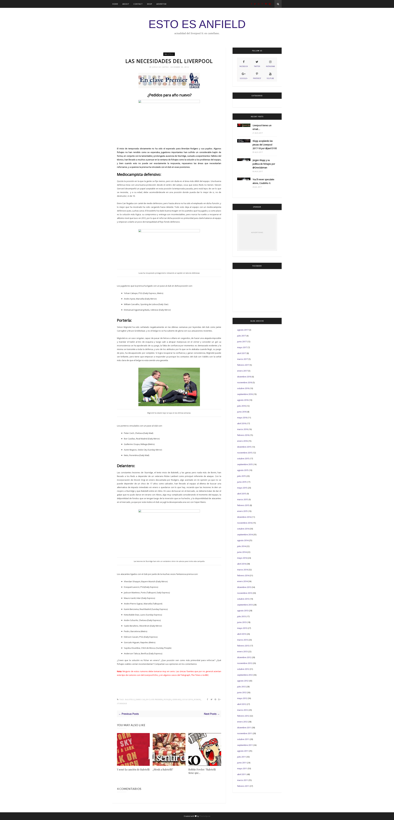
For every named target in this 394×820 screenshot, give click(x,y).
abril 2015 (241, 493)
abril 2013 (241, 634)
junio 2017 (242, 341)
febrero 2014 (243, 575)
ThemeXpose (204, 816)
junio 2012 (242, 692)
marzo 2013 (242, 639)
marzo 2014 (242, 569)
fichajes (167, 699)
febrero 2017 (243, 365)
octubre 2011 (243, 739)
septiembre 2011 (245, 745)
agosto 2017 (242, 329)
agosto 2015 (242, 470)
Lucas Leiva (187, 699)
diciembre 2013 (244, 587)
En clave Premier (154, 699)
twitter (257, 66)
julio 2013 (241, 616)
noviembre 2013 (244, 593)
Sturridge (122, 703)
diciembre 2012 (244, 657)
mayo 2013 (242, 628)
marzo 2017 (242, 359)
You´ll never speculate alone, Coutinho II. (263, 181)
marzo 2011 (242, 780)
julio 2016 (241, 405)
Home (115, 4)
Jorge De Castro (160, 67)
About (125, 4)
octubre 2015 (243, 458)
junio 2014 (242, 552)
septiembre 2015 (245, 464)
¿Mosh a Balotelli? (163, 769)
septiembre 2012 (245, 674)
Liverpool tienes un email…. (262, 127)
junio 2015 (242, 481)
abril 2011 (241, 774)
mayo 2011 (242, 768)
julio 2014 (241, 546)
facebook (243, 66)
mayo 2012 (242, 698)
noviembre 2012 (244, 663)
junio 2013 (242, 622)
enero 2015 (242, 511)
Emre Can (140, 699)
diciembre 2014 (244, 517)
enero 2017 (242, 370)
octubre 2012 (243, 669)
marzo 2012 (242, 710)
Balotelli (169, 54)
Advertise (161, 4)
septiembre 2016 (245, 394)
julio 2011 (241, 756)
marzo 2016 (242, 429)
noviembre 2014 (244, 522)
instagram (270, 66)
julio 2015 (241, 476)
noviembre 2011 (244, 733)
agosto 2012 (242, 680)
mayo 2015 (242, 487)
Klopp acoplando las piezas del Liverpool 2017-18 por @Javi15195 (265, 144)
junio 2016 (242, 411)
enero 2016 (242, 441)
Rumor (197, 699)
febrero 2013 (243, 645)
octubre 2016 (243, 388)
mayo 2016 (242, 417)
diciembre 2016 (244, 376)
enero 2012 (242, 721)
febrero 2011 (243, 786)
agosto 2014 (242, 540)
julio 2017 (241, 335)
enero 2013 (242, 651)
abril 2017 (241, 353)
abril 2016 (241, 423)
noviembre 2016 (244, 382)
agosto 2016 (242, 400)
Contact (138, 4)
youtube (270, 78)
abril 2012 (241, 704)
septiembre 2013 (245, 604)
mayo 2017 (242, 347)
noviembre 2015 (244, 452)
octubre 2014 (243, 528)
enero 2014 (242, 581)
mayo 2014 (242, 558)
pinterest (257, 78)
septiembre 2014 (245, 534)
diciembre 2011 (244, 727)
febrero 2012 (243, 715)
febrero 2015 (243, 505)
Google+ (243, 78)
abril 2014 (241, 563)
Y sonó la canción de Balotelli (133, 769)
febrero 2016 (243, 435)
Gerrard (176, 699)
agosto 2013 (242, 610)
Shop (149, 4)
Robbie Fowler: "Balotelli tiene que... (202, 771)
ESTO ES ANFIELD (197, 24)
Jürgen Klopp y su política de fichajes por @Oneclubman (264, 164)
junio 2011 (242, 762)
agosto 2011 (242, 751)
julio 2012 (241, 686)
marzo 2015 (242, 499)
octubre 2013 (243, 598)
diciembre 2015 (244, 446)
